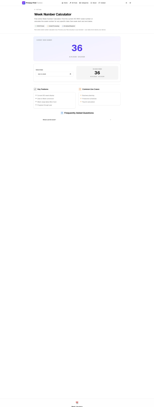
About (94, 3)
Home (66, 3)
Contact (103, 3)
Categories (84, 3)
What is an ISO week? (49, 120)
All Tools (74, 3)
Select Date (39, 69)
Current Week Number (44, 40)
